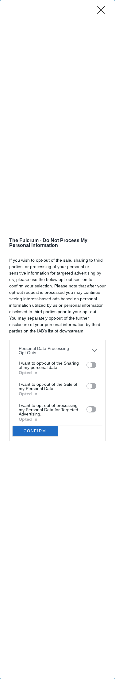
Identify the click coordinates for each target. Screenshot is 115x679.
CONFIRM (35, 431)
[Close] (103, 12)
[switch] (91, 365)
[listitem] (57, 350)
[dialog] (57, 339)
